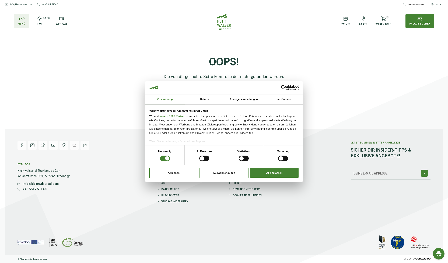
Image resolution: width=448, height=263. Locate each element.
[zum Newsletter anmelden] (424, 173)
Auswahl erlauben (224, 172)
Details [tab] (204, 99)
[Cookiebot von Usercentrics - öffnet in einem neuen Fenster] (283, 87)
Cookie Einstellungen (247, 195)
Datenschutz (170, 189)
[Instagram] (32, 145)
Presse (237, 183)
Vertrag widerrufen (174, 201)
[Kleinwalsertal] (224, 22)
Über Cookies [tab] (283, 99)
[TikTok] (42, 145)
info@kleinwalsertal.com (21, 4)
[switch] (204, 158)
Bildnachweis (170, 195)
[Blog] (84, 145)
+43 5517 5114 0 (49, 4)
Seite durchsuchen (416, 4)
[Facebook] (22, 145)
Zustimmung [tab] (165, 99)
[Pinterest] (63, 145)
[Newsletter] (74, 145)
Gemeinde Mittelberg (247, 189)
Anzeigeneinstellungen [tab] (243, 99)
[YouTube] (53, 145)
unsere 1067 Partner (172, 116)
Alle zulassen (274, 172)
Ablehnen (174, 172)
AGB (163, 183)
